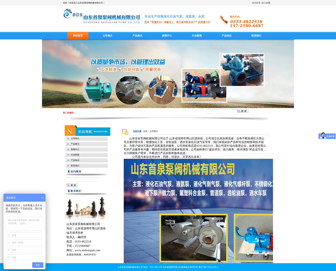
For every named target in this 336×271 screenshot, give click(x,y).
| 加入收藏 (265, 3)
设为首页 (255, 3)
